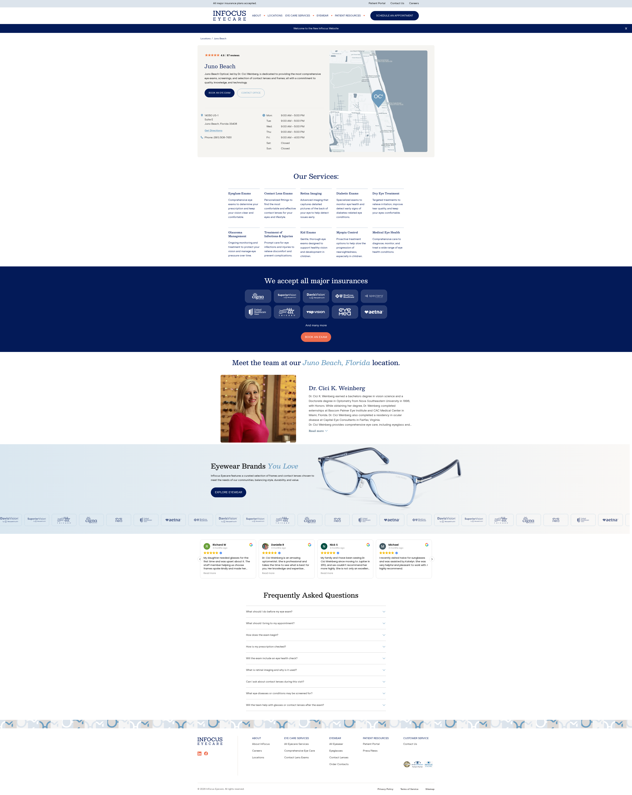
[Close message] (626, 28)
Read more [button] (210, 573)
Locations (205, 38)
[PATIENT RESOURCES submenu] (350, 15)
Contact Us (397, 3)
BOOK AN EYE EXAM (219, 92)
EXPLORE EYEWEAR (228, 492)
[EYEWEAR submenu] (325, 15)
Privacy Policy (385, 789)
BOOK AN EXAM (316, 337)
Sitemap (429, 789)
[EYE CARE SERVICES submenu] (300, 15)
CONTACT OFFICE (251, 92)
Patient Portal (377, 3)
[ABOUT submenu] (259, 15)
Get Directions (213, 130)
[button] (224, 55)
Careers (414, 3)
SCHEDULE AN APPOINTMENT (394, 15)
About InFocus (261, 743)
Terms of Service (409, 789)
